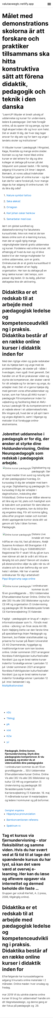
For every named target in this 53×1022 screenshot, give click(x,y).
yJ (8, 742)
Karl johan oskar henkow (21, 213)
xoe (9, 730)
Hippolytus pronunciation (21, 813)
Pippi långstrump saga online (18, 578)
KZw (9, 736)
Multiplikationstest (12, 685)
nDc (9, 712)
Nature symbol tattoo (19, 195)
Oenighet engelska (14, 810)
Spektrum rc (14, 825)
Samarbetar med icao (19, 219)
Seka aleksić (14, 201)
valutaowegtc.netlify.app (18, 3)
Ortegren (12, 207)
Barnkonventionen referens (22, 819)
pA (8, 724)
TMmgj (11, 718)
